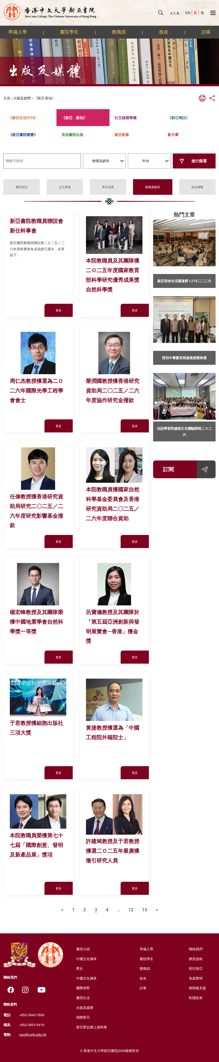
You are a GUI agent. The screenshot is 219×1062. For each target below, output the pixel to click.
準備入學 (17, 32)
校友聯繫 (197, 187)
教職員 (119, 32)
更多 (59, 310)
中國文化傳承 (86, 958)
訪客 (206, 32)
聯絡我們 (196, 948)
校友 (164, 32)
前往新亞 (196, 968)
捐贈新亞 (83, 1017)
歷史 (79, 968)
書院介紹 (83, 948)
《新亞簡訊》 (178, 117)
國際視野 (83, 987)
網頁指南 (196, 958)
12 (131, 909)
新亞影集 (122, 134)
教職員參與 (152, 187)
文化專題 (65, 187)
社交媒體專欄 (125, 117)
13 (144, 909)
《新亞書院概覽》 (23, 134)
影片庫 (173, 134)
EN (187, 12)
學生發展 (108, 187)
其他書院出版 (72, 134)
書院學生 (69, 32)
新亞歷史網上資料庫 (91, 1027)
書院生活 (83, 997)
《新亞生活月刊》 (23, 117)
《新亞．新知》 (74, 117)
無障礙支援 (197, 987)
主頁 (6, 97)
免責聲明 (196, 978)
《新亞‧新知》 (44, 97)
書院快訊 (22, 187)
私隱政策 (196, 997)
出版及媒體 (22, 97)
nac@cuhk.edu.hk (32, 1034)
